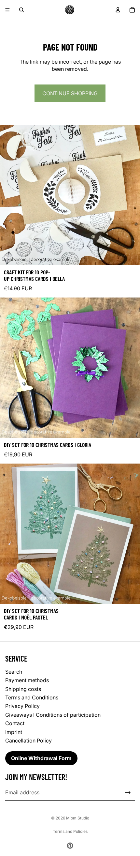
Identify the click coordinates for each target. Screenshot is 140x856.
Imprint (13, 732)
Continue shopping (70, 93)
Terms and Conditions (31, 697)
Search (13, 671)
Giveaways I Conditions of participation (53, 714)
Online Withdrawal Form (41, 758)
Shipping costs (23, 689)
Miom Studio (77, 818)
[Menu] (7, 9)
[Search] (21, 10)
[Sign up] (128, 793)
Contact (14, 723)
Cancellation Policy (28, 740)
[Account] (118, 10)
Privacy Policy (22, 706)
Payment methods (27, 680)
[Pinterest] (70, 845)
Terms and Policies (70, 831)
